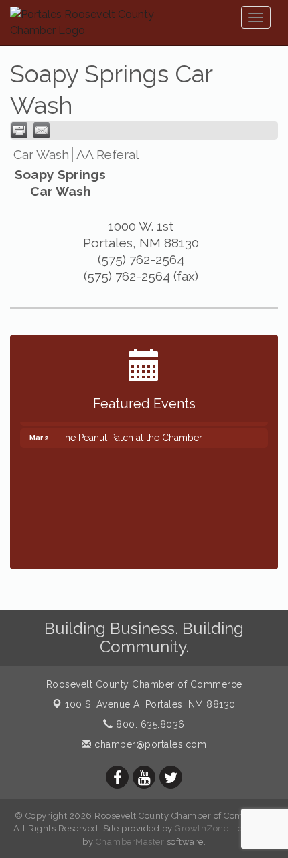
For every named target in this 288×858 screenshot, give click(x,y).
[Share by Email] (41, 130)
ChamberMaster (130, 842)
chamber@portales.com (149, 744)
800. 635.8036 (149, 724)
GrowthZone (201, 828)
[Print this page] (19, 130)
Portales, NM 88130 (150, 704)
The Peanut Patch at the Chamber (130, 435)
